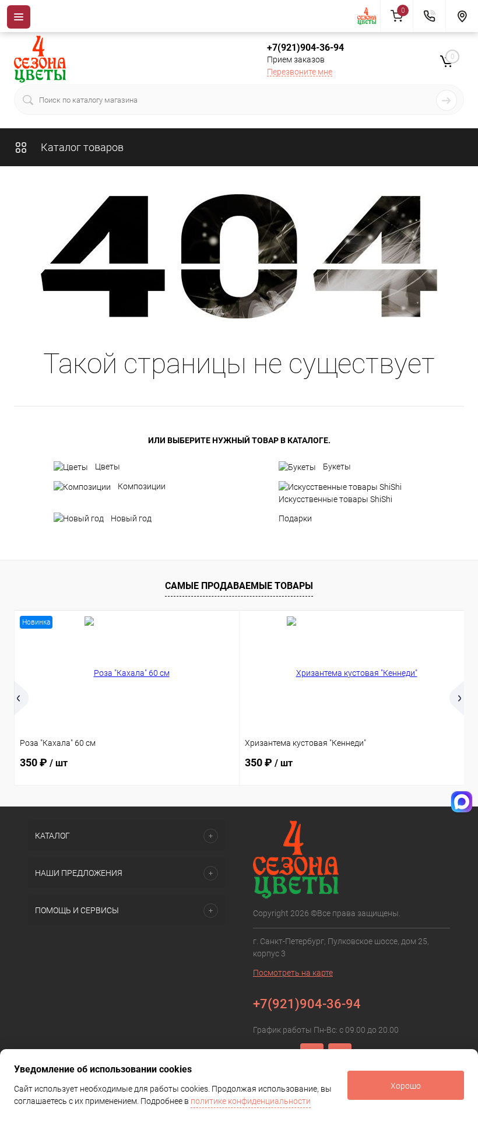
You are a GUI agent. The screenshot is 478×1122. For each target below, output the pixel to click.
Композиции (142, 486)
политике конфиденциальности (251, 1101)
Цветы (107, 466)
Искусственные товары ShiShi (335, 499)
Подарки (295, 518)
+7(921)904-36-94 (305, 47)
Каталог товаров (81, 147)
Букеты (337, 466)
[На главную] (369, 16)
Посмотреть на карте (293, 972)
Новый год (131, 518)
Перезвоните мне (299, 71)
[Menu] (18, 17)
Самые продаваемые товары (239, 585)
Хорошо (406, 1086)
